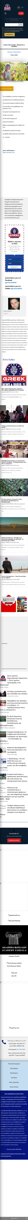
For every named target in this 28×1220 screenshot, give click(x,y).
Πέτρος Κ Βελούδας (14, 52)
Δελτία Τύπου (4, 801)
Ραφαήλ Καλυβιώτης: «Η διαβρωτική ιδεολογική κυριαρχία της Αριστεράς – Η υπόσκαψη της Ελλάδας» (12, 539)
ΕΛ (18, 7)
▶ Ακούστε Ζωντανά (14, 840)
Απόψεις (2, 783)
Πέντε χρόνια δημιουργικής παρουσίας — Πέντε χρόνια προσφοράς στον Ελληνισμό (13, 389)
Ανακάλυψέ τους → (9, 34)
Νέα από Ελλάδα (15, 579)
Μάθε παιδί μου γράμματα (17, 504)
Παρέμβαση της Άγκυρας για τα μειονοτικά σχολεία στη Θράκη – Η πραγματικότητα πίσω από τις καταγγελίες (14, 462)
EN (22, 7)
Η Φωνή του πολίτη (15, 429)
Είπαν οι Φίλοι (14, 392)
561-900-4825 (21, 1049)
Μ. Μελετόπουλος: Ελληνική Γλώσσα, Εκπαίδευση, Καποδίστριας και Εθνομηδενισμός (12, 501)
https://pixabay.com (9, 152)
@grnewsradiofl (16, 288)
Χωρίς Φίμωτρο (14, 465)
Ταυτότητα (14, 1077)
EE (1, 817)
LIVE (21, 13)
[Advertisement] (14, 1174)
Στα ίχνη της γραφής (6, 88)
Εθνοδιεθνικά (4, 770)
